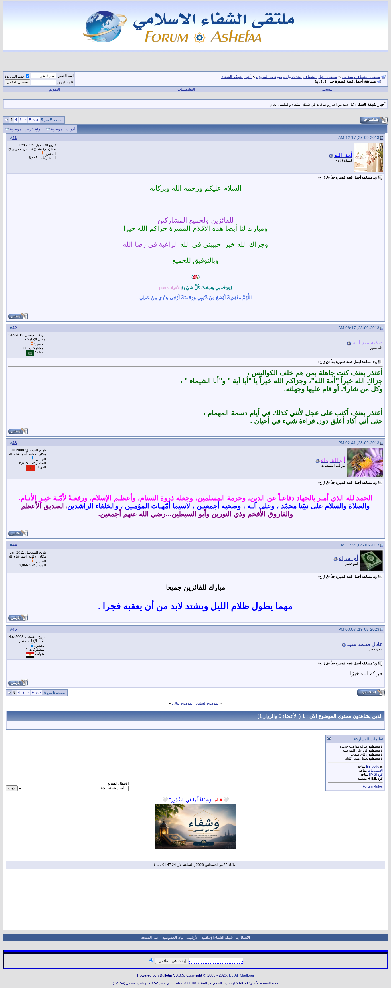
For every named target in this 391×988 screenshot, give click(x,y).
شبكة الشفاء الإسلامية (217, 938)
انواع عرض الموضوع (26, 129)
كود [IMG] (376, 775)
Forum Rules (373, 787)
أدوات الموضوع (63, 129)
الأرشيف (192, 938)
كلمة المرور (65, 82)
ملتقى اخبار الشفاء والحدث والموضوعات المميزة (296, 76)
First (33, 120)
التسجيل (327, 89)
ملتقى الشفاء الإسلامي (361, 76)
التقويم (54, 89)
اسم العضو (66, 76)
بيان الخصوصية (172, 938)
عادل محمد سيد (365, 644)
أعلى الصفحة (150, 938)
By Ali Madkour (241, 975)
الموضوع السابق (207, 703)
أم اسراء (348, 558)
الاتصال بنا (243, 938)
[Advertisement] (195, 901)
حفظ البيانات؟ (15, 77)
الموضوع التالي (182, 703)
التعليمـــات (186, 89)
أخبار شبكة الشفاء (236, 76)
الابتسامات (375, 771)
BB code (372, 766)
